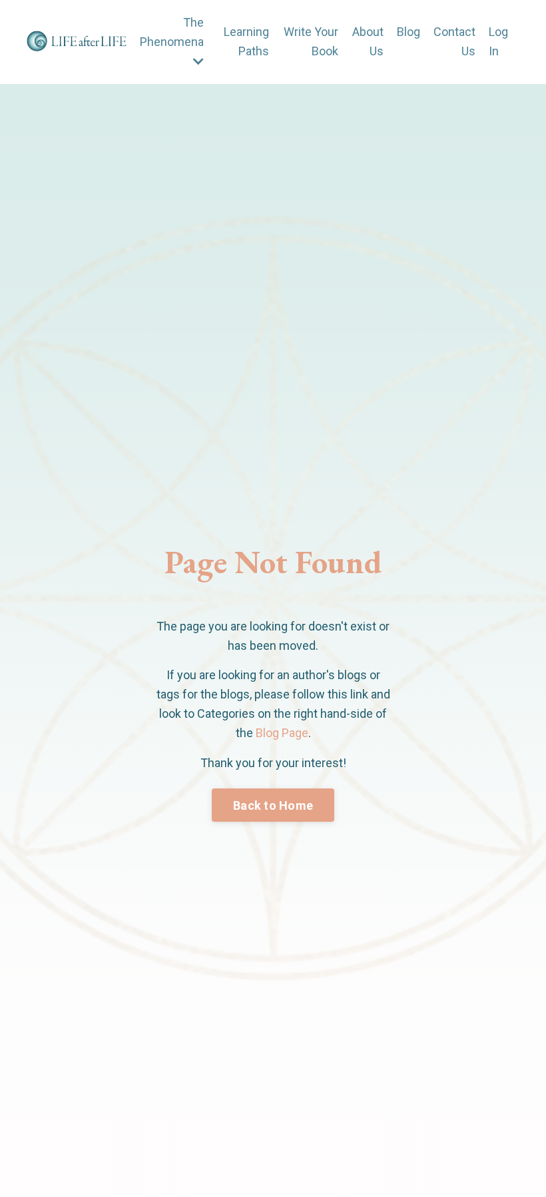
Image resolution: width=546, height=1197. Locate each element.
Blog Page (282, 733)
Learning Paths (246, 41)
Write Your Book (311, 41)
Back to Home (273, 805)
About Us (368, 41)
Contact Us (454, 41)
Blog (408, 32)
